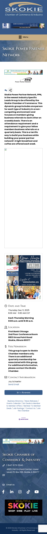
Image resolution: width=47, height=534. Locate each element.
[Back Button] (6, 91)
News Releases (31, 401)
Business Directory (15, 401)
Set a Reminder (23, 392)
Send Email (13, 384)
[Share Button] (10, 90)
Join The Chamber (29, 409)
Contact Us (30, 408)
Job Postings (18, 408)
